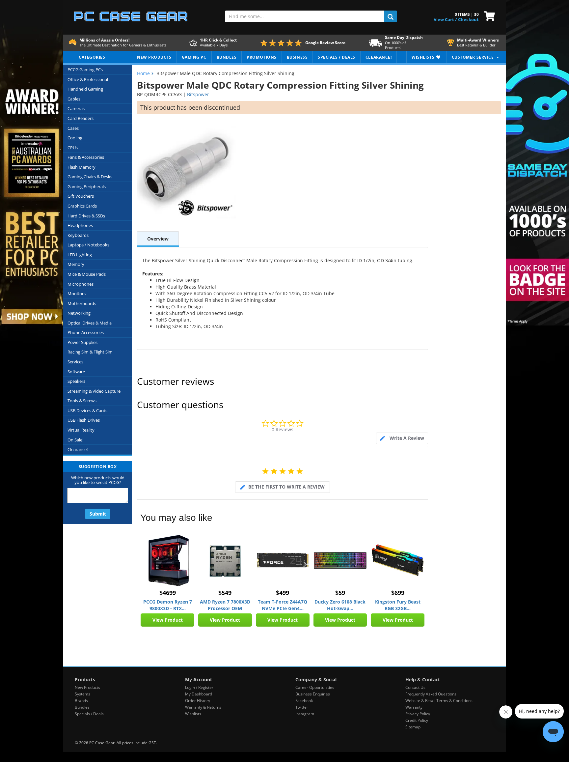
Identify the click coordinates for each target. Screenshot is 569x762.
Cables (74, 99)
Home (143, 73)
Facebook (304, 700)
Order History (197, 700)
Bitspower (198, 94)
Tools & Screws (82, 401)
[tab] (402, 438)
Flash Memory (81, 167)
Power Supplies (82, 342)
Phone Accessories (86, 332)
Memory (76, 264)
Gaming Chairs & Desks (90, 177)
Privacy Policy (417, 714)
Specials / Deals (89, 714)
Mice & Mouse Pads (87, 274)
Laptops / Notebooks (88, 245)
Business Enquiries (312, 694)
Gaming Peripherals (87, 186)
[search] (390, 16)
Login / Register (199, 687)
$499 (282, 593)
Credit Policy (416, 720)
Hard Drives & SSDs (86, 216)
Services (75, 362)
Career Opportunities (314, 687)
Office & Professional (88, 79)
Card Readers (81, 118)
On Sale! (75, 440)
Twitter (301, 707)
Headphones (80, 225)
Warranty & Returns (203, 707)
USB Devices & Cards (87, 410)
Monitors (77, 293)
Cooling (75, 138)
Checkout (468, 19)
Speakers (76, 381)
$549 (224, 593)
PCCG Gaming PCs (85, 69)
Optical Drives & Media (90, 323)
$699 (397, 593)
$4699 (167, 593)
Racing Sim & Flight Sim (90, 352)
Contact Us (415, 687)
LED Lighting (80, 255)
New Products (87, 687)
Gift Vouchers (81, 196)
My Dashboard (198, 694)
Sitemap (412, 727)
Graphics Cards (82, 206)
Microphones (81, 284)
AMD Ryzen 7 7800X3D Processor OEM (225, 605)
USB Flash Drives (84, 420)
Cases (73, 128)
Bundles (82, 707)
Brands (81, 700)
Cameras (76, 108)
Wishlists (193, 714)
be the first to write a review (286, 487)
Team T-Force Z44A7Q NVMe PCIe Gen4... (282, 605)
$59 (340, 593)
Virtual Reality (81, 430)
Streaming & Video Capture (94, 391)
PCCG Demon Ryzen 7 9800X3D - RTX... (167, 605)
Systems (82, 694)
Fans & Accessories (86, 157)
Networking (79, 313)
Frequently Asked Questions (430, 694)
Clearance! (78, 449)
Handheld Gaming (85, 89)
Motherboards (82, 303)
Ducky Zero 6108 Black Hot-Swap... (340, 605)
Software (76, 372)
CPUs (73, 148)
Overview (158, 239)
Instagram (304, 714)
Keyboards (78, 235)
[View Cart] (487, 15)
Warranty (413, 707)
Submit (98, 514)
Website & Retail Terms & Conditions (439, 700)
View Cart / (445, 19)
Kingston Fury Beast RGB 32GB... (397, 605)
